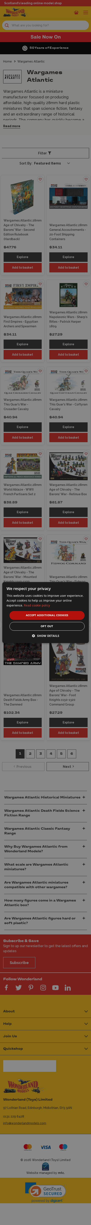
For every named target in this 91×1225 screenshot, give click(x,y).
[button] (45, 636)
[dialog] (45, 612)
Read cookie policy (37, 605)
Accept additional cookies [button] (47, 615)
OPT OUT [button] (47, 626)
